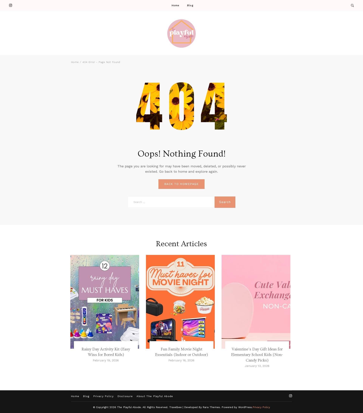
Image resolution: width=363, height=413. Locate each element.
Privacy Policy (103, 396)
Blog (190, 5)
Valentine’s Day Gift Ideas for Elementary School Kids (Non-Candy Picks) (257, 355)
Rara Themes (211, 407)
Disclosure (125, 396)
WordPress (245, 407)
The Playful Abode (129, 407)
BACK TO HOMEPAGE (181, 184)
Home (175, 5)
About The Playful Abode (155, 396)
